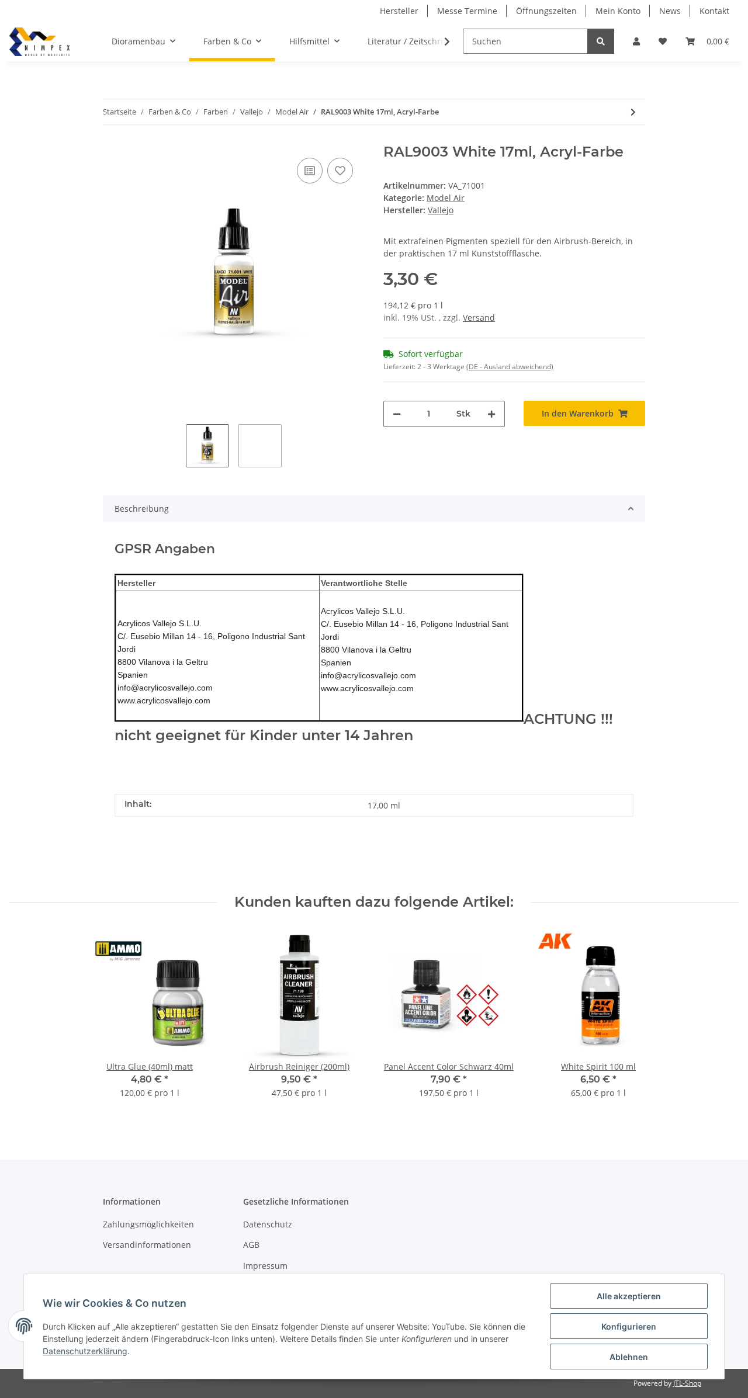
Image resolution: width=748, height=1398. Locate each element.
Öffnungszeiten (546, 10)
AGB (251, 1244)
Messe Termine (467, 10)
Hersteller (399, 10)
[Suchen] (600, 41)
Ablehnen (629, 1357)
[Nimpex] (39, 41)
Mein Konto (617, 10)
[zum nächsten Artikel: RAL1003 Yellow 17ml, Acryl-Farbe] (633, 111)
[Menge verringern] (397, 413)
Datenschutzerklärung (85, 1351)
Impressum (265, 1265)
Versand (479, 317)
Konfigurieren (628, 1326)
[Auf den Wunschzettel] (340, 170)
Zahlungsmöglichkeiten (148, 1224)
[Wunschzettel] (662, 41)
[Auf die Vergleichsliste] (310, 170)
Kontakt (714, 10)
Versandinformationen (147, 1244)
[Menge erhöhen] (491, 413)
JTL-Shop (687, 1383)
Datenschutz (267, 1224)
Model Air (446, 197)
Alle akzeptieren (629, 1296)
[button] (636, 41)
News (670, 10)
